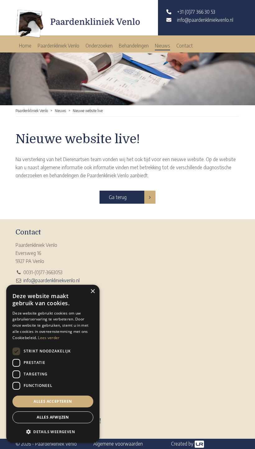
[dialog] (53, 364)
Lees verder (48, 337)
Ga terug (118, 197)
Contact (184, 46)
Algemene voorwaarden (118, 444)
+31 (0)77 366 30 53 (196, 12)
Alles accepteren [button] (53, 401)
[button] (52, 432)
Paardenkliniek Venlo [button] (58, 46)
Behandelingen (134, 46)
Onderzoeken (99, 46)
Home (25, 46)
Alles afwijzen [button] (53, 417)
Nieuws (162, 46)
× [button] (92, 291)
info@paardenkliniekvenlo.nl (205, 20)
